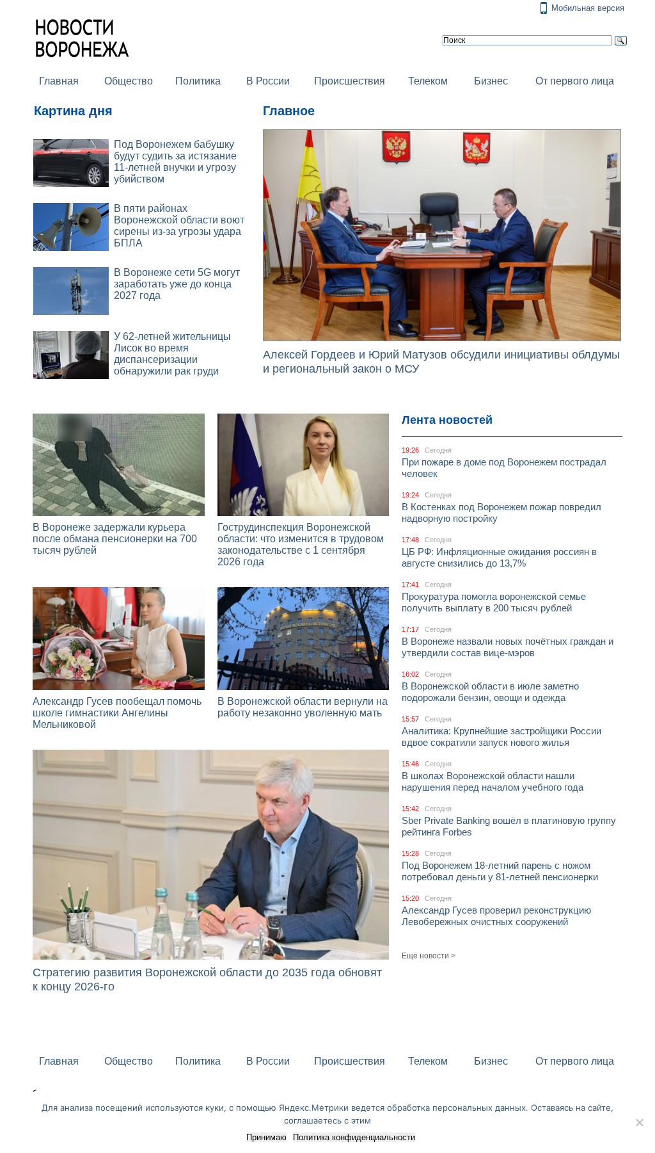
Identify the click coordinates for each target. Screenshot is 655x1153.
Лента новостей (447, 420)
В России (268, 81)
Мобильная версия (587, 8)
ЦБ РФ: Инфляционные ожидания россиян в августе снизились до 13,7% (499, 557)
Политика (198, 81)
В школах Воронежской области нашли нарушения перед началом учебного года (492, 781)
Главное (289, 111)
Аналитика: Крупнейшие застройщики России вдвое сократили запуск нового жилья (501, 736)
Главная (59, 81)
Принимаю (266, 1137)
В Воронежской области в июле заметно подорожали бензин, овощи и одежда (490, 692)
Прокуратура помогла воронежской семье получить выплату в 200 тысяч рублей (494, 602)
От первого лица (574, 81)
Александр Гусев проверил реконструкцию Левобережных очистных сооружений (496, 916)
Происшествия (349, 81)
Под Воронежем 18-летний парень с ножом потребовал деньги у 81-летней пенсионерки (500, 871)
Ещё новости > (428, 955)
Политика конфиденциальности (354, 1137)
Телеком (428, 81)
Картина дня (73, 111)
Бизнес (491, 81)
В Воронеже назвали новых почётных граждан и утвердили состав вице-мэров (507, 647)
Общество (128, 81)
